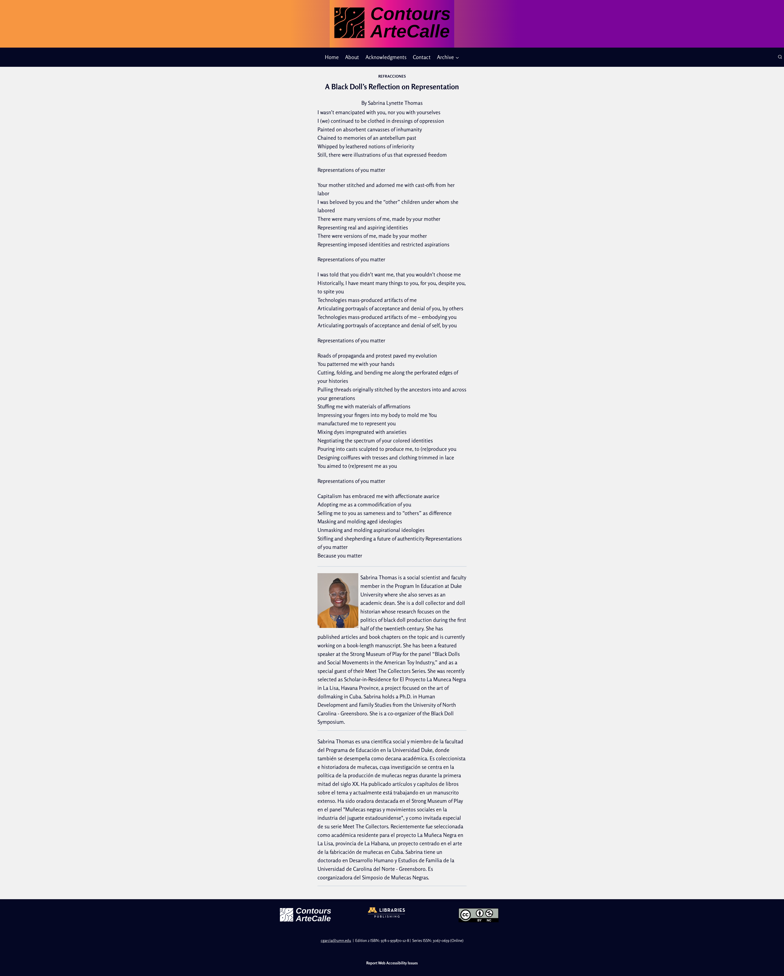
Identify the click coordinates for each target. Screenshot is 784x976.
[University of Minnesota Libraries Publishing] (392, 912)
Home (332, 57)
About (352, 57)
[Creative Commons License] (479, 915)
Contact (422, 57)
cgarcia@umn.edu (336, 940)
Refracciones (392, 76)
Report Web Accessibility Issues (392, 962)
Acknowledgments (385, 57)
